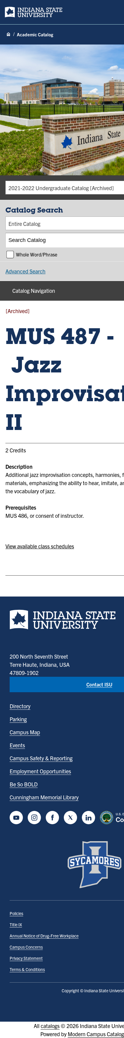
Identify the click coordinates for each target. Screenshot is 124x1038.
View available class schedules (39, 546)
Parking (18, 719)
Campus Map (25, 732)
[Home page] (8, 34)
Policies (16, 913)
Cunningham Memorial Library (44, 797)
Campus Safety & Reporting (41, 758)
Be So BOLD (24, 784)
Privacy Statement (26, 958)
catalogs (50, 1025)
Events (17, 745)
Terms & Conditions (27, 969)
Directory (20, 705)
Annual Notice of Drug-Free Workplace (44, 935)
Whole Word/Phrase (36, 254)
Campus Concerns (26, 947)
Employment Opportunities (40, 771)
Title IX (16, 924)
